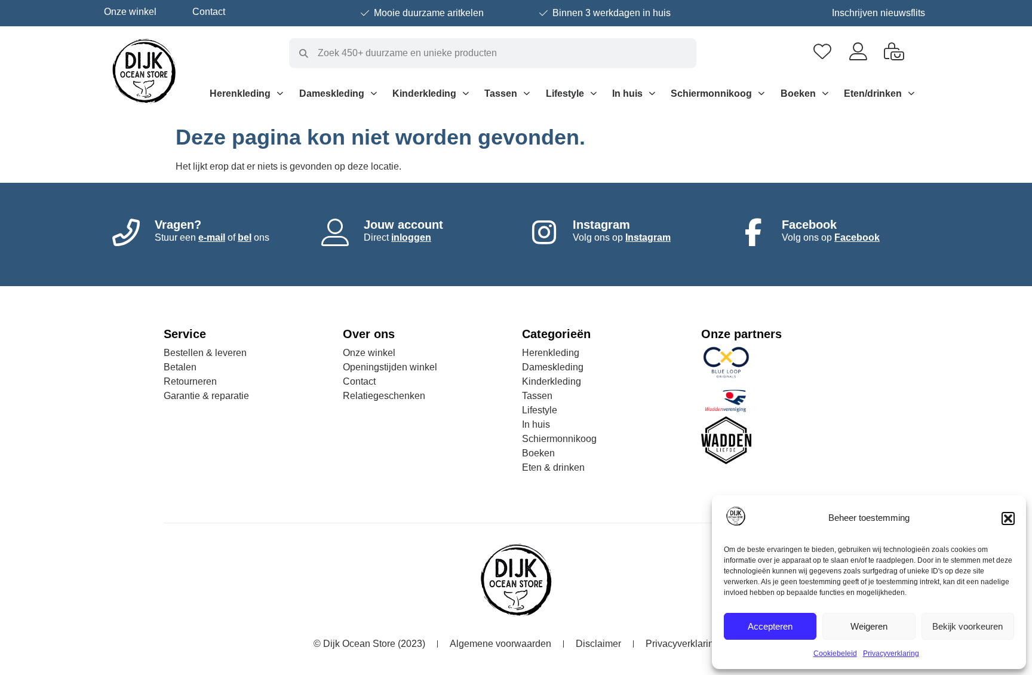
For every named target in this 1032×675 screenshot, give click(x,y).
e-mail (211, 237)
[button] (1008, 518)
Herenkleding (240, 93)
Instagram (648, 237)
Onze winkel (130, 12)
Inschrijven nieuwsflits (878, 13)
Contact (208, 12)
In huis (627, 93)
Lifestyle (565, 93)
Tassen (500, 93)
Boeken (798, 93)
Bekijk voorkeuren (967, 626)
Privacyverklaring (891, 653)
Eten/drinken (873, 93)
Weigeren (868, 626)
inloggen (411, 237)
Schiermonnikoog (711, 93)
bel (244, 237)
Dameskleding (331, 93)
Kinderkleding (424, 93)
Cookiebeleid (835, 653)
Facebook (857, 237)
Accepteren (770, 626)
